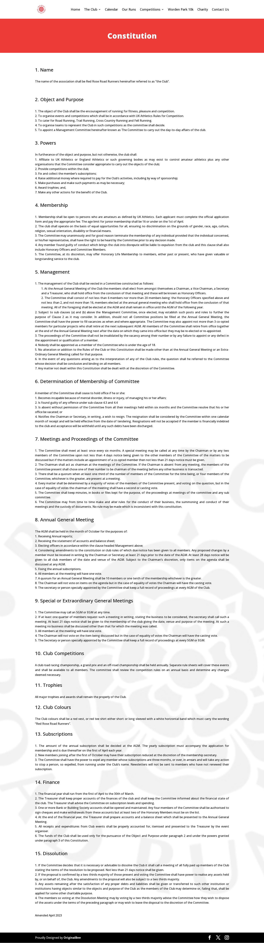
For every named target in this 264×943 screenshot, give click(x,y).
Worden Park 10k (180, 9)
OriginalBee (72, 938)
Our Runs (129, 9)
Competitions (150, 9)
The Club (90, 9)
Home (75, 9)
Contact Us (220, 9)
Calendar (111, 9)
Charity (202, 9)
